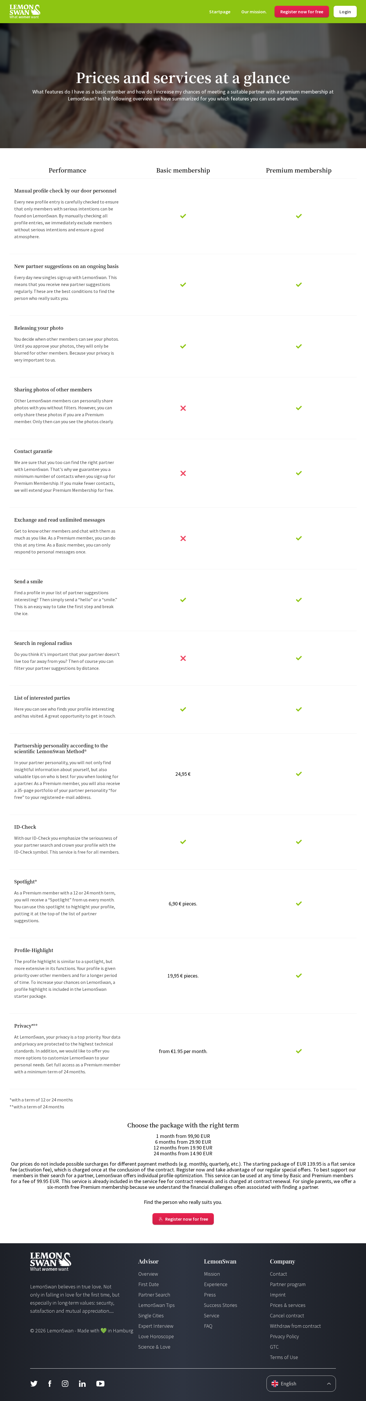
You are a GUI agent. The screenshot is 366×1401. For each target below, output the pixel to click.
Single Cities (151, 1315)
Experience (215, 1284)
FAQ (208, 1326)
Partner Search (154, 1294)
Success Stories (220, 1305)
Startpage (219, 11)
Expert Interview (155, 1326)
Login (345, 11)
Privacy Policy (284, 1336)
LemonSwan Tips (156, 1305)
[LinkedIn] (82, 1383)
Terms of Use (284, 1357)
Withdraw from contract (295, 1326)
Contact (278, 1273)
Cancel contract (287, 1315)
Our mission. (254, 11)
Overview (148, 1273)
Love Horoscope (156, 1336)
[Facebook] (49, 1383)
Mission (212, 1273)
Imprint (278, 1294)
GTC (274, 1346)
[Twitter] (34, 1384)
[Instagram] (65, 1383)
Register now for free (301, 11)
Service (211, 1315)
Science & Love (154, 1346)
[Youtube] (100, 1384)
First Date (148, 1284)
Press (210, 1294)
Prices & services (288, 1305)
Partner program (288, 1284)
